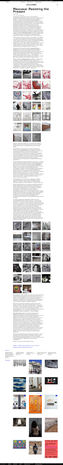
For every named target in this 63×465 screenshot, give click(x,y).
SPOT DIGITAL (28, 464)
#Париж (15, 345)
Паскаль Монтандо (23, 217)
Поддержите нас (10, 464)
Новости (7, 350)
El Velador (33, 180)
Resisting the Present (27, 32)
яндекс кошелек (15, 464)
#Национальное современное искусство (23, 347)
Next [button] (37, 393)
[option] (19, 402)
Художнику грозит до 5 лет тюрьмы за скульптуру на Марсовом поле (42, 353)
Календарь (7, 360)
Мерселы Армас (24, 149)
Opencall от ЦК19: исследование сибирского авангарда (31, 353)
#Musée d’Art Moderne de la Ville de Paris (28, 345)
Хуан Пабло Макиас (17, 313)
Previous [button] (34, 393)
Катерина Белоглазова (21, 15)
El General (19, 185)
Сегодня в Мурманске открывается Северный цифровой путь (20, 353)
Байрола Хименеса (26, 59)
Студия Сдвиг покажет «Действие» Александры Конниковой (52, 353)
